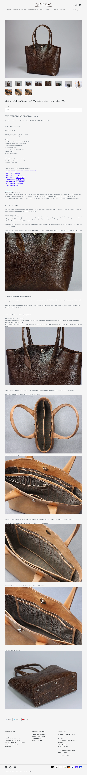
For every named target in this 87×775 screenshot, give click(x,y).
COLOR (7, 106)
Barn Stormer (21, 175)
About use (7, 735)
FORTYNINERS (20, 181)
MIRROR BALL (20, 177)
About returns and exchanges (12, 740)
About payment (9, 737)
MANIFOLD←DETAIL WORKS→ (15, 771)
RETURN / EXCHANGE (38, 737)
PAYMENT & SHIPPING (38, 735)
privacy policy (8, 746)
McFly (18, 185)
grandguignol (19, 183)
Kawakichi (13, 172)
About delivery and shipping (12, 738)
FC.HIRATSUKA (20, 179)
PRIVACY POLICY (37, 740)
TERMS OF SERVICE (38, 738)
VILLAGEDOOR (15, 174)
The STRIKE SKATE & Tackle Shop (26, 170)
